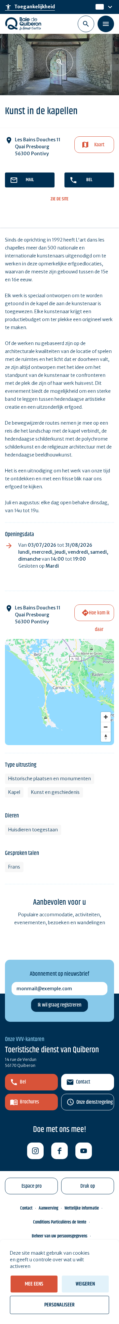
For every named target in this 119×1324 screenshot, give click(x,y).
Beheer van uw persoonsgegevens (59, 1236)
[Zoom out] (106, 727)
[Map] (59, 692)
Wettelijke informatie (81, 1208)
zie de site (59, 199)
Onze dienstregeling (94, 1102)
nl (98, 7)
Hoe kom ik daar (99, 615)
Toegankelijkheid (30, 7)
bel (89, 179)
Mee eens (34, 1284)
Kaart (99, 145)
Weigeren (85, 1284)
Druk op (87, 1186)
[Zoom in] (106, 717)
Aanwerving (48, 1208)
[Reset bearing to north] (106, 737)
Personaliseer (59, 1305)
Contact (83, 1082)
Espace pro (31, 1186)
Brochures (29, 1102)
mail (30, 179)
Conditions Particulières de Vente (59, 1222)
